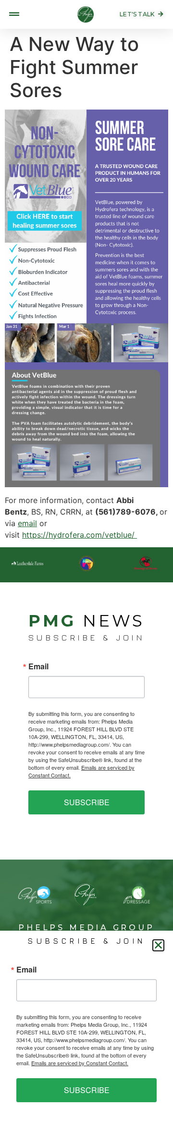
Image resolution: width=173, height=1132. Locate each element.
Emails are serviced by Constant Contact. (79, 1063)
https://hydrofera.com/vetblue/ (79, 535)
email (27, 523)
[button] (158, 945)
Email (38, 666)
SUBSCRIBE (87, 802)
